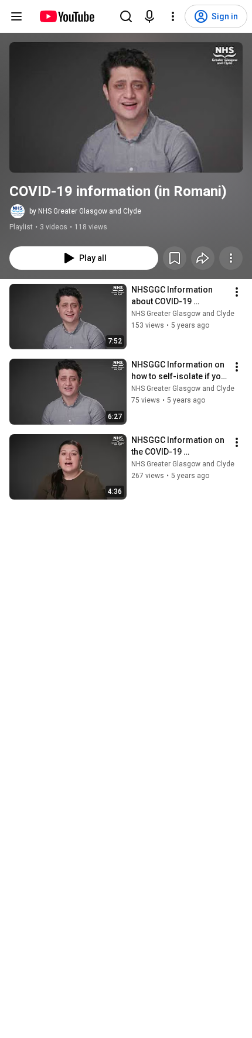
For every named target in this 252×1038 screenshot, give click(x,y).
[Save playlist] (174, 258)
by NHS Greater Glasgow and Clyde (85, 211)
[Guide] (16, 16)
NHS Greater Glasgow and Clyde (182, 314)
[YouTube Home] (66, 16)
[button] (126, 107)
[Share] (202, 258)
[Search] (126, 16)
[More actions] (231, 258)
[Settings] (173, 16)
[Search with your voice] (149, 16)
